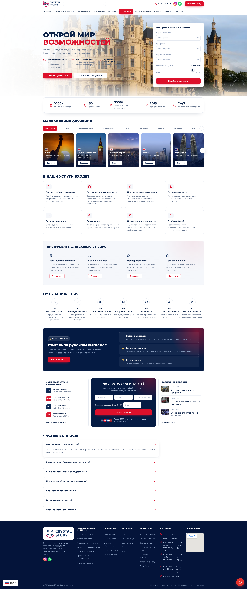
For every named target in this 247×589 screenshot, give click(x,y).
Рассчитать (57, 276)
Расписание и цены (55, 422)
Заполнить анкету (147, 561)
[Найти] (103, 4)
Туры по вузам (99, 11)
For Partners (126, 11)
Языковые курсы (111, 550)
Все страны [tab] (50, 128)
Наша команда (128, 538)
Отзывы (125, 547)
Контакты (179, 11)
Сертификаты (127, 543)
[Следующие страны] (202, 150)
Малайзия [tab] (144, 128)
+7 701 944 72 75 (179, 557)
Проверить (173, 276)
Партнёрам (144, 566)
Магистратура (110, 538)
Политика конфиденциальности (163, 585)
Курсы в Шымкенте (143, 11)
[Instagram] (175, 4)
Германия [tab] (178, 128)
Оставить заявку (194, 4)
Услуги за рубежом (64, 11)
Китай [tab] (127, 128)
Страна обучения (163, 33)
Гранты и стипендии (85, 551)
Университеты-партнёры (88, 543)
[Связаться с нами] (240, 582)
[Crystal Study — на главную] (52, 4)
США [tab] (67, 128)
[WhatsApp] (180, 4)
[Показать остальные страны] (201, 128)
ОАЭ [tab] (194, 128)
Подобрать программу (178, 81)
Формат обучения (163, 54)
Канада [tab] (161, 128)
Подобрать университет (58, 75)
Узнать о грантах (58, 359)
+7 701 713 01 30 (179, 545)
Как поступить (146, 543)
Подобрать (134, 276)
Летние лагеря (83, 11)
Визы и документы (85, 563)
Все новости (167, 422)
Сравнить (95, 276)
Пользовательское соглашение (191, 585)
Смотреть (51, 163)
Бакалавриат (109, 534)
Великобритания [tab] (86, 128)
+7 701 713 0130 (169, 534)
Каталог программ (85, 534)
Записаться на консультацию (90, 75)
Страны (47, 11)
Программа (160, 43)
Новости (157, 11)
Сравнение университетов (88, 547)
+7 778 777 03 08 (178, 569)
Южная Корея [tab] (108, 128)
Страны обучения (84, 538)
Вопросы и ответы (147, 534)
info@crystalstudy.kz (171, 538)
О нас (167, 11)
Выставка (112, 11)
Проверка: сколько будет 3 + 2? (108, 405)
